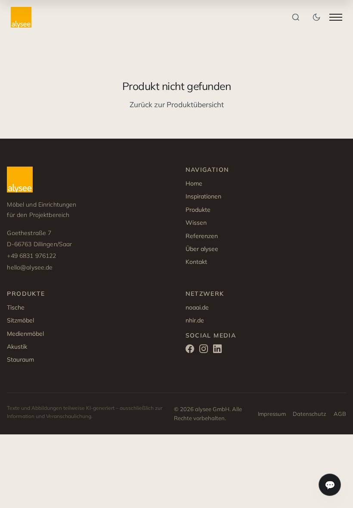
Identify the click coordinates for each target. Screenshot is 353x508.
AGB (340, 413)
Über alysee (202, 249)
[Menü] (335, 17)
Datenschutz (309, 413)
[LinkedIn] (217, 350)
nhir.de (195, 320)
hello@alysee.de (30, 267)
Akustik (17, 346)
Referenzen (202, 236)
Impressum (272, 413)
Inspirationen (203, 196)
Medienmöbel (25, 334)
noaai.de (197, 307)
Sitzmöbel (20, 320)
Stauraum (20, 359)
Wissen (196, 222)
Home (194, 183)
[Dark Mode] (316, 17)
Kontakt (196, 262)
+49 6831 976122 (31, 256)
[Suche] (295, 17)
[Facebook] (190, 350)
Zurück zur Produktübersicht (177, 104)
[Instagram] (203, 350)
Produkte (198, 210)
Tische (16, 307)
